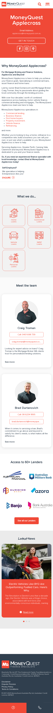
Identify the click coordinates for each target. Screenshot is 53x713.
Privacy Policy (7, 687)
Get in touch (26, 41)
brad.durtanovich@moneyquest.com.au (27, 421)
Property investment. (15, 121)
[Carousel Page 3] (29, 621)
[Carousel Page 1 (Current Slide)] (23, 621)
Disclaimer (6, 682)
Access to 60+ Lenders (26, 462)
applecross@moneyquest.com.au (26, 33)
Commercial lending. (15, 113)
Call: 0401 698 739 (26, 334)
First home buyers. (14, 118)
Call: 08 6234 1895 (26, 414)
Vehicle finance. (13, 123)
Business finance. (14, 116)
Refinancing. (11, 126)
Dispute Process (9, 684)
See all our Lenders (26, 521)
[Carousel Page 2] (26, 621)
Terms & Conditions (10, 689)
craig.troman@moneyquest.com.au (27, 342)
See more (10, 362)
